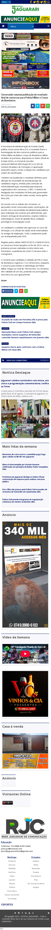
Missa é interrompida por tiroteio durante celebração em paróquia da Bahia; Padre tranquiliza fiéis (25, 466)
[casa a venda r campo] (26, 69)
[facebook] (30, 2)
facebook (44, 360)
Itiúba (12, 876)
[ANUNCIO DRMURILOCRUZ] (26, 50)
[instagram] (37, 2)
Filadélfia (12, 868)
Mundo (12, 883)
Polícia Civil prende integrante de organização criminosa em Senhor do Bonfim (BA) (22, 500)
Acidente (12, 861)
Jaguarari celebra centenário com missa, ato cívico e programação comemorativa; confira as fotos (25, 383)
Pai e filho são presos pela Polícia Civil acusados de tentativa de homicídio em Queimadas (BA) (24, 490)
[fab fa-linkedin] (25, 913)
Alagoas (36, 861)
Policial (5, 344)
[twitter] (34, 2)
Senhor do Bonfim (12, 895)
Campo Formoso (8, 316)
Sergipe (36, 887)
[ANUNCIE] (25, 22)
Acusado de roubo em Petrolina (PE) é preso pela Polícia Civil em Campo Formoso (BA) (25, 321)
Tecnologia (11, 898)
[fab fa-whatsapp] (48, 2)
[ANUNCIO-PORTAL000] (25, 308)
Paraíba (36, 872)
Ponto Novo (12, 891)
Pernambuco (36, 876)
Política (12, 887)
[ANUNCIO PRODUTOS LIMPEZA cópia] (26, 62)
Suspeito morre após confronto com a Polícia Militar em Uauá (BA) (23, 348)
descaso (12, 865)
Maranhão (36, 868)
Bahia (36, 865)
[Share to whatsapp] (48, 106)
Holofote (12, 872)
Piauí (36, 880)
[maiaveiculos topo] (26, 39)
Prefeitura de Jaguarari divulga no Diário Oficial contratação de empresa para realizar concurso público (23, 479)
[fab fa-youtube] (29, 913)
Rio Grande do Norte (36, 883)
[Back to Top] (48, 913)
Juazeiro (5, 328)
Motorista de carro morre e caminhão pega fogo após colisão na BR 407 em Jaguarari (24, 455)
